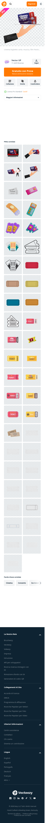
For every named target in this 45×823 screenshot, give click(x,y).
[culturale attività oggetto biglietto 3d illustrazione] (13, 319)
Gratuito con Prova (22, 72)
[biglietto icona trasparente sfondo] (13, 487)
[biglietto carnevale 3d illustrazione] (13, 263)
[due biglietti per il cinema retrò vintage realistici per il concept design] (13, 711)
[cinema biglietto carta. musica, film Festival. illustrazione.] (13, 152)
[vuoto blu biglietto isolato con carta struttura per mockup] (13, 450)
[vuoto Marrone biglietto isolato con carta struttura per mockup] (13, 413)
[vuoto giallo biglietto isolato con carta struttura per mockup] (13, 431)
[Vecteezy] (4, 3)
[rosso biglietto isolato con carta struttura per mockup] (13, 394)
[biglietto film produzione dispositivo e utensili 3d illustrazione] (13, 301)
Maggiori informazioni (14, 96)
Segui (36, 63)
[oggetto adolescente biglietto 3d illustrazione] (13, 282)
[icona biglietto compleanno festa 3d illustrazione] (13, 245)
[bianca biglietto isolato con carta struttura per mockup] (13, 729)
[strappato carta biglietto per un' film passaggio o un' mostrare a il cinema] (13, 506)
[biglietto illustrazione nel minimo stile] (13, 338)
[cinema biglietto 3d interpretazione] (13, 543)
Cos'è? (25, 92)
